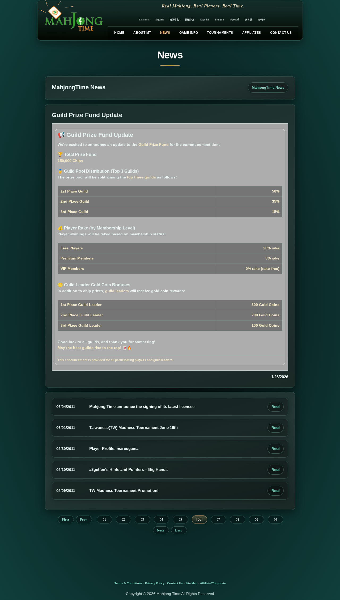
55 (180, 519)
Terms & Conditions (128, 583)
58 (237, 519)
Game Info (188, 33)
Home (119, 33)
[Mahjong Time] (70, 20)
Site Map (191, 583)
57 (218, 519)
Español (204, 19)
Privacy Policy (154, 583)
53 (142, 519)
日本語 (248, 19)
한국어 (261, 19)
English (159, 19)
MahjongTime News (268, 88)
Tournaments (220, 33)
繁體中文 (189, 19)
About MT (142, 33)
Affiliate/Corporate (213, 583)
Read (275, 407)
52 (123, 519)
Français (219, 19)
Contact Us (281, 33)
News (165, 33)
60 (275, 519)
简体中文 (174, 19)
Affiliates (251, 33)
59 (256, 519)
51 (104, 519)
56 (199, 519)
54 (161, 519)
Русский (234, 19)
